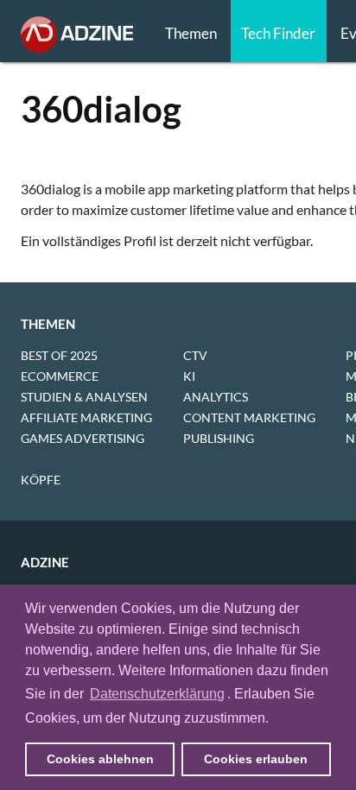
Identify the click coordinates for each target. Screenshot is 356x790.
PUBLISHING (218, 438)
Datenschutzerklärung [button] (157, 693)
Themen (191, 33)
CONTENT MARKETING (249, 417)
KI (189, 376)
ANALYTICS (215, 396)
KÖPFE (40, 479)
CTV (195, 355)
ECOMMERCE (60, 376)
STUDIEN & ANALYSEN (84, 396)
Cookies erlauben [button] (256, 759)
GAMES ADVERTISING (82, 438)
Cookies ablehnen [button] (100, 759)
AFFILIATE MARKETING (86, 417)
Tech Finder (278, 33)
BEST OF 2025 (59, 355)
